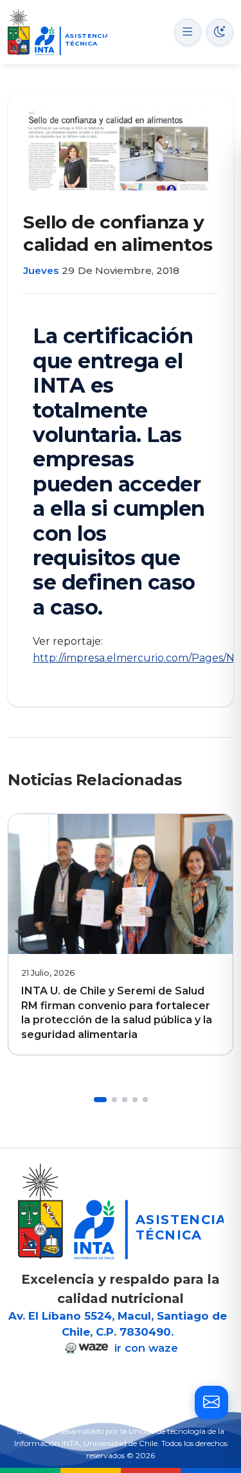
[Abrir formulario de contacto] (211, 1402)
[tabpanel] (120, 934)
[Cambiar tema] (219, 32)
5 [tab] (145, 1099)
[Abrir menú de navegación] (187, 32)
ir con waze (144, 1347)
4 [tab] (135, 1099)
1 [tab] (100, 1099)
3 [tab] (124, 1099)
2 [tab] (114, 1099)
